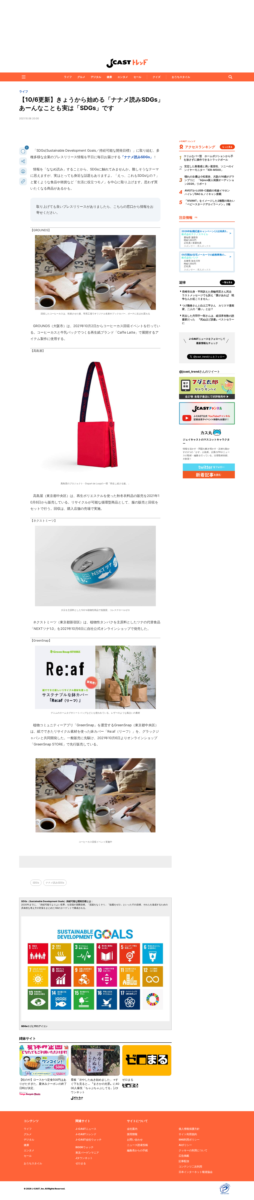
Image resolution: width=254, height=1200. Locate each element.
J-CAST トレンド (127, 63)
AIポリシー (185, 1144)
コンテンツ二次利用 (190, 1166)
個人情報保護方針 (189, 1128)
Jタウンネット (84, 1157)
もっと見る (227, 147)
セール (137, 76)
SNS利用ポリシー (189, 1139)
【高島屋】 (37, 351)
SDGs (36, 882)
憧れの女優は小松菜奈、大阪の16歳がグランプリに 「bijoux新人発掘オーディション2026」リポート (209, 180)
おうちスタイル (181, 76)
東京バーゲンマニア (87, 1152)
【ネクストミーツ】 (43, 520)
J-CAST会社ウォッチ (88, 1139)
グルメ (81, 76)
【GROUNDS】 (40, 230)
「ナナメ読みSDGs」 (137, 157)
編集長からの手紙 (137, 1150)
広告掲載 (184, 1155)
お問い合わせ (135, 1139)
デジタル (96, 76)
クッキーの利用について (193, 1150)
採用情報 (132, 1134)
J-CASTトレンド (85, 1134)
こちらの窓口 (123, 207)
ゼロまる (80, 1163)
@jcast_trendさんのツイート (199, 371)
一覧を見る (227, 282)
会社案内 (132, 1128)
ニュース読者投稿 (137, 1144)
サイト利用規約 (188, 1134)
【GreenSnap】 (41, 640)
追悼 (182, 282)
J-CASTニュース (85, 1128)
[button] (23, 76)
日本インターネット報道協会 (196, 1171)
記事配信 (184, 1161)
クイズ (156, 76)
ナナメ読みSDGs (55, 882)
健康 (109, 76)
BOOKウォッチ (84, 1147)
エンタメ (123, 76)
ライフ (68, 76)
